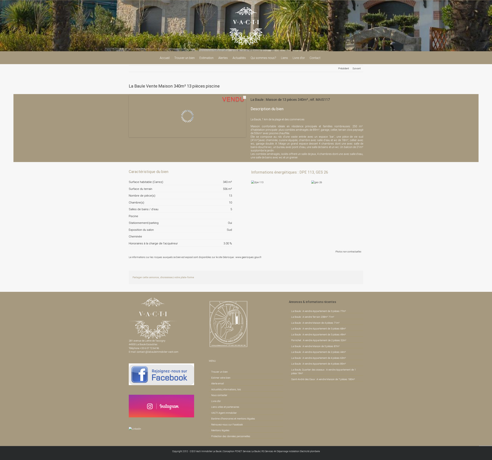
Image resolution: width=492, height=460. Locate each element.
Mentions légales (220, 430)
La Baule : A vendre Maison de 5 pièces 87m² (315, 346)
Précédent (343, 68)
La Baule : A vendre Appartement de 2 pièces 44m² (318, 352)
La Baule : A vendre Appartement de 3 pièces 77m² (318, 311)
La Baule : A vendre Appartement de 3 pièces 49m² (318, 334)
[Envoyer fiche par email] (228, 172)
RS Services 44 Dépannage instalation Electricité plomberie (291, 451)
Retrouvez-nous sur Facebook (227, 424)
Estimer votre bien (220, 377)
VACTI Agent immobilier (224, 412)
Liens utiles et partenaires (225, 406)
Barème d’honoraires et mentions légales (233, 418)
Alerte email (217, 383)
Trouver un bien (219, 371)
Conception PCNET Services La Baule (241, 451)
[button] (326, 57)
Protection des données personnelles (230, 436)
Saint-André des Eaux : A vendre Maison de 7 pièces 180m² (323, 379)
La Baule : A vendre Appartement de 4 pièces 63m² (318, 358)
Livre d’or (216, 401)
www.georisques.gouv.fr (248, 257)
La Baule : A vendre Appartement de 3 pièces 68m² (318, 328)
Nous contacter (219, 395)
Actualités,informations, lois (226, 389)
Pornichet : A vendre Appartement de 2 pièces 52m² (318, 340)
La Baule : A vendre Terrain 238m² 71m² (312, 316)
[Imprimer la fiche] (215, 172)
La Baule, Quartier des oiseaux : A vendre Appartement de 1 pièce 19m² (323, 371)
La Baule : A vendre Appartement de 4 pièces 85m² (318, 363)
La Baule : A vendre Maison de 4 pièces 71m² (315, 322)
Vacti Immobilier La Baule (208, 451)
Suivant (356, 68)
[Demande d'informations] (222, 172)
